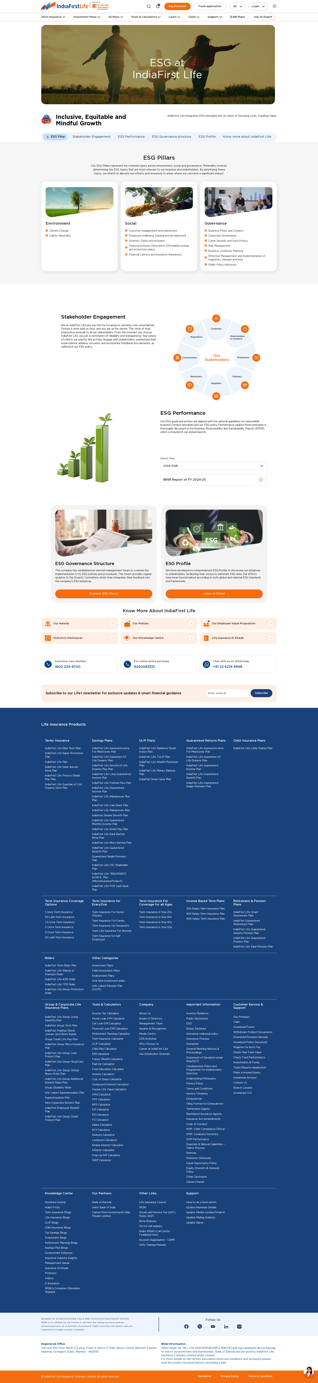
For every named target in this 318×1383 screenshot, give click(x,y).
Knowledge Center (59, 1193)
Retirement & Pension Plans (249, 903)
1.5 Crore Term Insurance (60, 922)
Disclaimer (192, 1044)
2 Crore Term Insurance (59, 927)
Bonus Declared (196, 1029)
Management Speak (57, 1263)
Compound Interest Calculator (110, 1084)
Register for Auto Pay (246, 1047)
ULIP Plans (147, 740)
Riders (49, 958)
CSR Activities (148, 1039)
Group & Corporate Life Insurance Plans (63, 1006)
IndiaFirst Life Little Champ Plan (252, 748)
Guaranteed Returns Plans (206, 740)
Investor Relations (197, 1013)
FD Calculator (100, 1120)
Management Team (151, 1024)
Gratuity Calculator (103, 1135)
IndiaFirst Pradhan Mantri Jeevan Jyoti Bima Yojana (60, 1033)
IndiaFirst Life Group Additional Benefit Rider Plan (64, 1081)
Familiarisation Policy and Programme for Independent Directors (204, 1070)
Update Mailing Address (200, 1218)
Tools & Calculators (144, 17)
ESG (189, 1024)
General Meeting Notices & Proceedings (202, 1051)
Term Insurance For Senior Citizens (108, 914)
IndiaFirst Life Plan (56, 762)
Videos (49, 1278)
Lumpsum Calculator (104, 1140)
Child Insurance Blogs (58, 1228)
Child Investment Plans (106, 971)
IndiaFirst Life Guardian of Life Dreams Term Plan (63, 786)
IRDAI (142, 1207)
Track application (209, 6)
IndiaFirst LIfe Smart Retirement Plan (245, 914)
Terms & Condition (260, 1376)
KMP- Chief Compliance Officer (205, 1129)
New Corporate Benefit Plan (62, 1103)
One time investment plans (108, 981)
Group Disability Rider (58, 1088)
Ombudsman (194, 1099)
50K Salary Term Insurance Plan (205, 919)
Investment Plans (84, 17)
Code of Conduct (196, 1124)
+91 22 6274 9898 (227, 666)
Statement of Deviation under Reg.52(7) (204, 1060)
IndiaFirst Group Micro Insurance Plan (64, 1046)
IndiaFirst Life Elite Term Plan (63, 748)
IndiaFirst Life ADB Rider (60, 979)
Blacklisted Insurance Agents (204, 1114)
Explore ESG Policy (104, 593)
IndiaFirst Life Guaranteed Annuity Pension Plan (249, 931)
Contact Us (240, 1083)
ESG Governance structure (171, 136)
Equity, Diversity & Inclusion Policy (202, 1170)
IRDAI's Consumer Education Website (62, 1290)
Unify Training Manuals (152, 1245)
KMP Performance (197, 1139)
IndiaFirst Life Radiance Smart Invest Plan (157, 750)
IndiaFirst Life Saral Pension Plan (253, 947)
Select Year (167, 459)
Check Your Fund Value (247, 1052)
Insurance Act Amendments (203, 1119)
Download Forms (243, 1027)
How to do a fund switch (201, 1202)
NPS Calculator (101, 1105)
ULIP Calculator (101, 1044)
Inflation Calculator (103, 1150)
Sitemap (191, 1153)
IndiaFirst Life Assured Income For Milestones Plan (110, 750)
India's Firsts (52, 1207)
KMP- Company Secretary (202, 1134)
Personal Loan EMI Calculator (110, 1029)
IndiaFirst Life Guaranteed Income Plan (108, 790)
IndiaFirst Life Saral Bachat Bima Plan (108, 836)
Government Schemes (58, 1253)
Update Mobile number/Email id (205, 1212)
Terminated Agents (198, 1109)
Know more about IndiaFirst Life (247, 136)
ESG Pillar (58, 136)
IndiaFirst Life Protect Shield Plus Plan (62, 778)
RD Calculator (100, 1115)
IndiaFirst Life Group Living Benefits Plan (61, 1019)
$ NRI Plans (237, 17)
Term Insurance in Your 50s (155, 927)
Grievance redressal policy (202, 1034)
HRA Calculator (101, 1095)
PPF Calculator (101, 1100)
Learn (172, 17)
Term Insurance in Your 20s (155, 912)
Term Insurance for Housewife (110, 926)
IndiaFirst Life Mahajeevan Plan (111, 810)
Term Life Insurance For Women (112, 931)
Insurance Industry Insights (61, 1258)
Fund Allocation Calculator (108, 1069)
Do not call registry (150, 1226)
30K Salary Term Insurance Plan (205, 914)
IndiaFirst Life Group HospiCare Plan (64, 1064)
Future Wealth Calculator (107, 1059)
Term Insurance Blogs (58, 1212)
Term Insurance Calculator (107, 1039)
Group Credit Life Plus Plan (61, 1039)
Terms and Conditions (199, 1089)
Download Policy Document (250, 1042)
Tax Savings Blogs (56, 1233)
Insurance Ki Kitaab (56, 1268)
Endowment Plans (103, 976)
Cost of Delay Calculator (107, 1079)
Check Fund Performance (249, 1058)
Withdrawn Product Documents (252, 1032)
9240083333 (144, 666)
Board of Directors (150, 1019)
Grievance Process (197, 1039)
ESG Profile (207, 136)
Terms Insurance (57, 740)
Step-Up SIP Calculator (106, 1155)
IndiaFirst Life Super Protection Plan (64, 755)
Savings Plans (102, 740)
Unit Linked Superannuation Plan (64, 1093)
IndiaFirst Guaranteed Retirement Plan (246, 923)
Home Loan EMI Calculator (108, 1019)
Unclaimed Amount (245, 1078)
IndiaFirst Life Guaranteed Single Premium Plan (202, 785)
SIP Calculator (100, 1110)
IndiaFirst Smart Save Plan (155, 779)
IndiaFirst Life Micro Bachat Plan (111, 843)
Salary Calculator (102, 1125)
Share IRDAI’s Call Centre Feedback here (154, 1233)
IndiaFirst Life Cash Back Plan (110, 805)
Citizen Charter (195, 1182)
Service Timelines (197, 1094)
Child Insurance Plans (249, 740)
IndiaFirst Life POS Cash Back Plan (110, 888)
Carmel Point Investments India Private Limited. (111, 1214)
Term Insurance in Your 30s (155, 917)
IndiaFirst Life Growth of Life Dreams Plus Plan (110, 767)
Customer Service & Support (248, 1006)
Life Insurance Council (152, 1202)
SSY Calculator (101, 1130)
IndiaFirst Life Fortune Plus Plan (111, 783)
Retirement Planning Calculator (111, 1034)
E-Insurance (52, 1283)
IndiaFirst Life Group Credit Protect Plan (61, 1118)
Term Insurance (51, 17)
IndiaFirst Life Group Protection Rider (64, 991)
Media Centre (147, 1034)
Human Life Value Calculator (109, 1089)
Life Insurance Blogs (57, 1218)
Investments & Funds (246, 1062)
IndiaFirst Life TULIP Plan (154, 757)
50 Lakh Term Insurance (59, 917)
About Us (145, 1013)
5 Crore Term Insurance (59, 932)
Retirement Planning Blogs (61, 1243)
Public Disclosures (197, 1019)
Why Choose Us (149, 1044)
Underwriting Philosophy (201, 1079)
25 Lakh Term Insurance (59, 937)
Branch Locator (242, 1088)
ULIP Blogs (52, 1223)
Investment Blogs (56, 1238)
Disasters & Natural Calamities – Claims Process (205, 1146)
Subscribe (261, 693)
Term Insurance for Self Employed (106, 938)
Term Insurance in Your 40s (155, 922)
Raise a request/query (247, 1073)
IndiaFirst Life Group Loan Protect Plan (61, 1055)
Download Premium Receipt (250, 1037)
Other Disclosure (196, 1177)
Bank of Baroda (101, 1202)
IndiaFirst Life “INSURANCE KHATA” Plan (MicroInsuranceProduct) (109, 877)
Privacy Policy (194, 1084)
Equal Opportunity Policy (201, 1163)
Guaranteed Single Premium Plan (109, 858)
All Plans (113, 17)
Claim (236, 1022)
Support (213, 17)
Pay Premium (177, 6)
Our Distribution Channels (154, 1054)
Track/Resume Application (249, 1068)
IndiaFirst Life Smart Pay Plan (110, 829)
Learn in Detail (214, 593)
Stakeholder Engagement (92, 136)
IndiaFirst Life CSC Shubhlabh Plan (110, 867)
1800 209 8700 (67, 666)
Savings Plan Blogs (56, 1248)
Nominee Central (55, 1202)
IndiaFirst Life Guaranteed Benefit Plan (108, 850)
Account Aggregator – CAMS (157, 1240)
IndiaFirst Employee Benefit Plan (62, 1110)
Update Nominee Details (201, 1207)
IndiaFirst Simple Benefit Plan (110, 815)
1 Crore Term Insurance (59, 912)
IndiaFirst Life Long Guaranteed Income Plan (111, 776)
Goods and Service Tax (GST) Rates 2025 (157, 1214)
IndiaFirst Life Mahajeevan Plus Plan (111, 798)
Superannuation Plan (57, 1098)
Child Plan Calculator (104, 1049)
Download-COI (242, 1093)
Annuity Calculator (103, 1074)
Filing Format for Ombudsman (204, 1104)
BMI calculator (100, 1054)
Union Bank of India (104, 1207)
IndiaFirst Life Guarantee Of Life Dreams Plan (109, 759)
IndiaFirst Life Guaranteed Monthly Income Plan (108, 822)
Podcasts (50, 1273)
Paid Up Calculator (103, 1064)
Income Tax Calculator (105, 1013)
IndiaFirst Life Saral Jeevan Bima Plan (61, 769)
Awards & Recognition (152, 1029)
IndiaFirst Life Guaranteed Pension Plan (249, 940)
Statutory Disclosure (198, 1158)
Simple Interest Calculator (107, 1145)
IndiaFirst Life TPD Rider (60, 984)
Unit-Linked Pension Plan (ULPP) (107, 988)
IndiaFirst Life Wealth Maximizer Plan (159, 764)
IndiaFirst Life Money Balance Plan (157, 773)
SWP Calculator (101, 1160)
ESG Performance (131, 136)
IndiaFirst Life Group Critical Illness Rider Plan (62, 1072)
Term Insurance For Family (108, 921)
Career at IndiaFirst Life (153, 1049)
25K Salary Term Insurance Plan (205, 909)
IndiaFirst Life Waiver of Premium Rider (59, 973)
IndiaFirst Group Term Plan (61, 1026)
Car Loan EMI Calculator (106, 1024)
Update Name (195, 1223)
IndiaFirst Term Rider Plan (60, 966)
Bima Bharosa (147, 1221)
